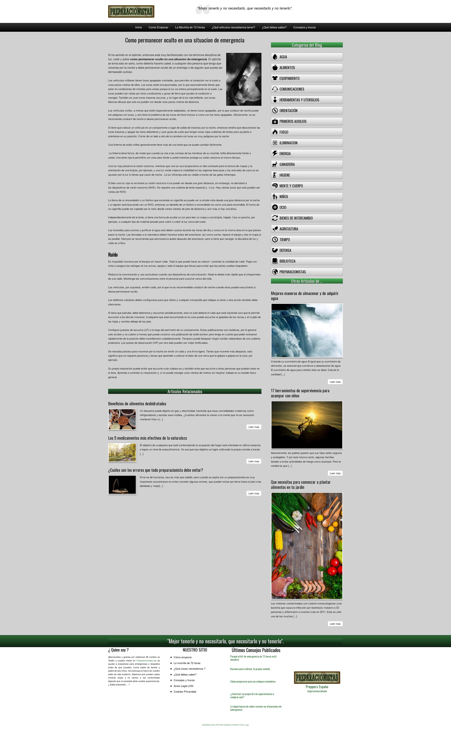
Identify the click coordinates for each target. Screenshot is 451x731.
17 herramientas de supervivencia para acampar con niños (300, 393)
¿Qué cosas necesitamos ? (189, 668)
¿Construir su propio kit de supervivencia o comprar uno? (252, 695)
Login (247, 725)
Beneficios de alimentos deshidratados (137, 403)
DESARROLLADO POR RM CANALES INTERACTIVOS (223, 725)
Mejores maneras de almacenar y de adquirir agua (305, 295)
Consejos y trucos (184, 680)
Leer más (335, 381)
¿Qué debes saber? (185, 674)
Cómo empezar (183, 657)
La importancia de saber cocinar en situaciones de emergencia (256, 707)
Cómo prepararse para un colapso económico (253, 681)
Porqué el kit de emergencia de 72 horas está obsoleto (253, 657)
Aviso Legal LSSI (183, 686)
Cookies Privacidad (185, 691)
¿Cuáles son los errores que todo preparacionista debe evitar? (155, 470)
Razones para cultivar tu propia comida (250, 669)
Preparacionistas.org (146, 660)
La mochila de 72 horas (187, 663)
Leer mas (254, 427)
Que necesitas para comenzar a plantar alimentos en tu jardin (301, 484)
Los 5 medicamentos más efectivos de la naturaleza (147, 438)
